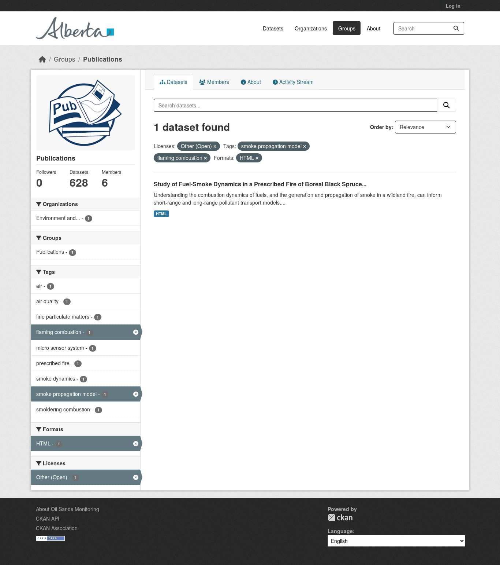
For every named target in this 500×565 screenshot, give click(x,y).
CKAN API (47, 518)
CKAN (340, 517)
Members (217, 81)
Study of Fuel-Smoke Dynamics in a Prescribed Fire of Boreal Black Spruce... (260, 184)
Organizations (311, 28)
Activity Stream (296, 81)
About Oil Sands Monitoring (67, 509)
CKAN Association (57, 528)
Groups (346, 28)
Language (340, 531)
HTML (161, 213)
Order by (381, 127)
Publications (102, 58)
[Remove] (214, 146)
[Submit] (456, 28)
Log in (453, 5)
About (373, 28)
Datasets (273, 28)
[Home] (42, 58)
